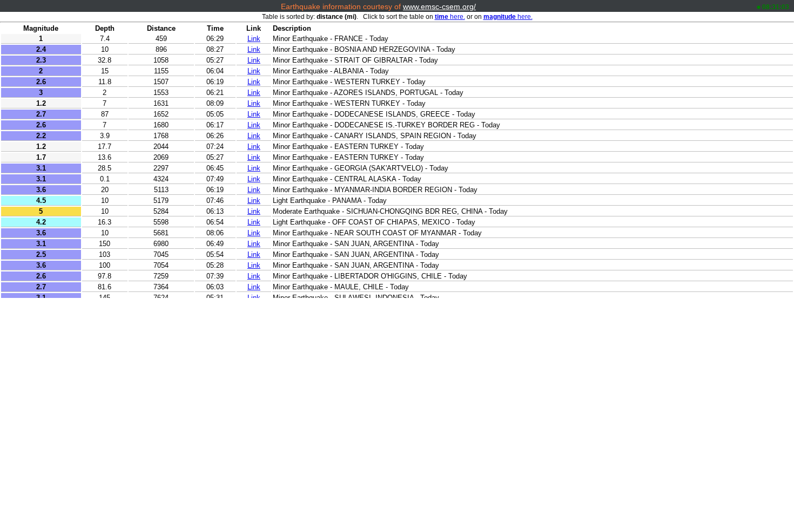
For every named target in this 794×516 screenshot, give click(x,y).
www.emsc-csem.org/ (439, 6)
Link (253, 39)
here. (450, 17)
